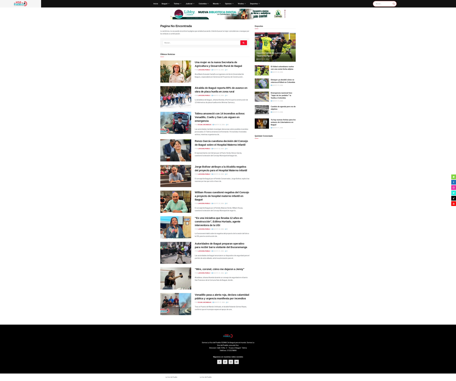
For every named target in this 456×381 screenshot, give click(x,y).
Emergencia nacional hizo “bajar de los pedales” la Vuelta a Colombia (281, 95)
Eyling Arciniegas (204, 124)
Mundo (216, 4)
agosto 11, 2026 (277, 128)
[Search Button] (243, 42)
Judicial (189, 4)
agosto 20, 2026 (277, 72)
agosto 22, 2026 (218, 70)
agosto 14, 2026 (277, 101)
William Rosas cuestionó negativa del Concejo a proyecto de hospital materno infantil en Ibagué (222, 196)
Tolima (176, 4)
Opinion (228, 4)
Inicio (155, 4)
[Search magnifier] (393, 3)
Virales (241, 4)
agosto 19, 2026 (277, 85)
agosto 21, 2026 (218, 251)
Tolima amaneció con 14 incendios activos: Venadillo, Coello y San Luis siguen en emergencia (220, 117)
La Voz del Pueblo (171, 377)
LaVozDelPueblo (204, 70)
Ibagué (164, 4)
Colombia (203, 4)
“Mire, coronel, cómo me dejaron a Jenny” (219, 269)
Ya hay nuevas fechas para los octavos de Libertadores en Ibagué (283, 122)
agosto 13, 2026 (277, 112)
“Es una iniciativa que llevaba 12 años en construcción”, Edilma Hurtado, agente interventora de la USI (218, 221)
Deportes (254, 4)
